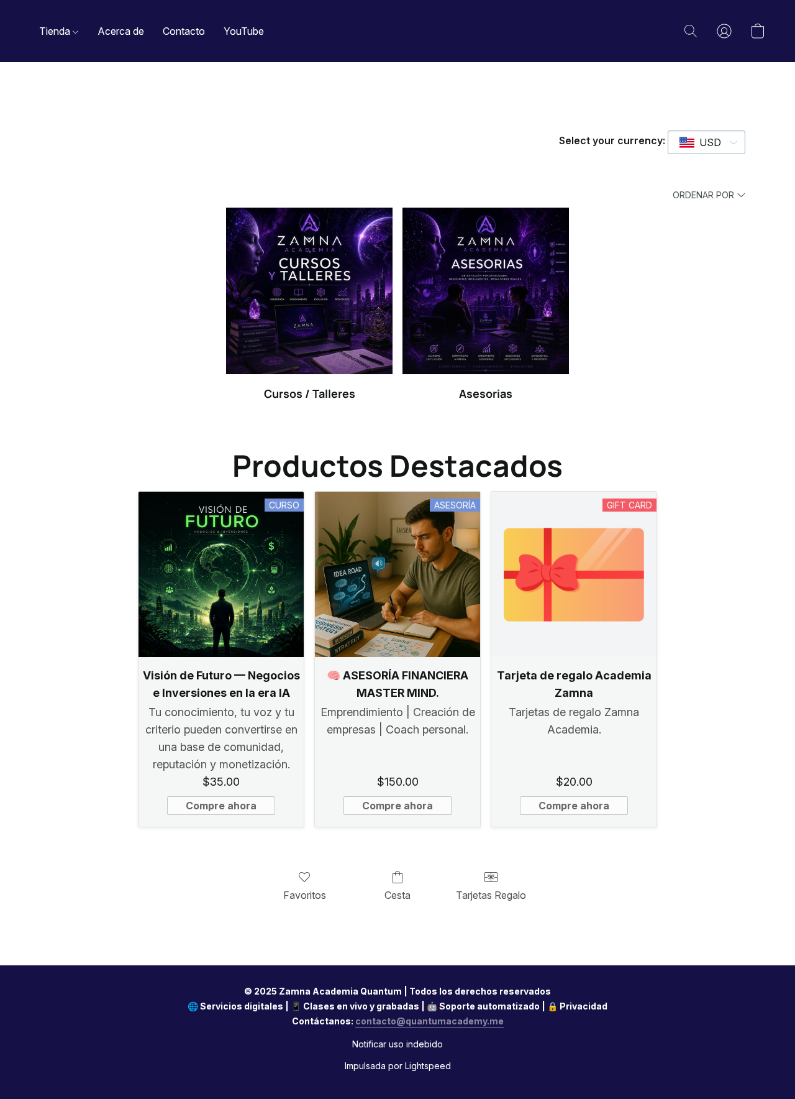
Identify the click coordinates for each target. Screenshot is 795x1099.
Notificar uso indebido (397, 1044)
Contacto (184, 31)
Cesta (397, 895)
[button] (690, 31)
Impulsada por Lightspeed (398, 1065)
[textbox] (706, 142)
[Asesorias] (485, 291)
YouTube (244, 31)
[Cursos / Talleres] (309, 291)
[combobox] (706, 142)
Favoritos (304, 895)
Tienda (56, 31)
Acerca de (121, 31)
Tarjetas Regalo (491, 895)
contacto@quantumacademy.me (429, 1021)
